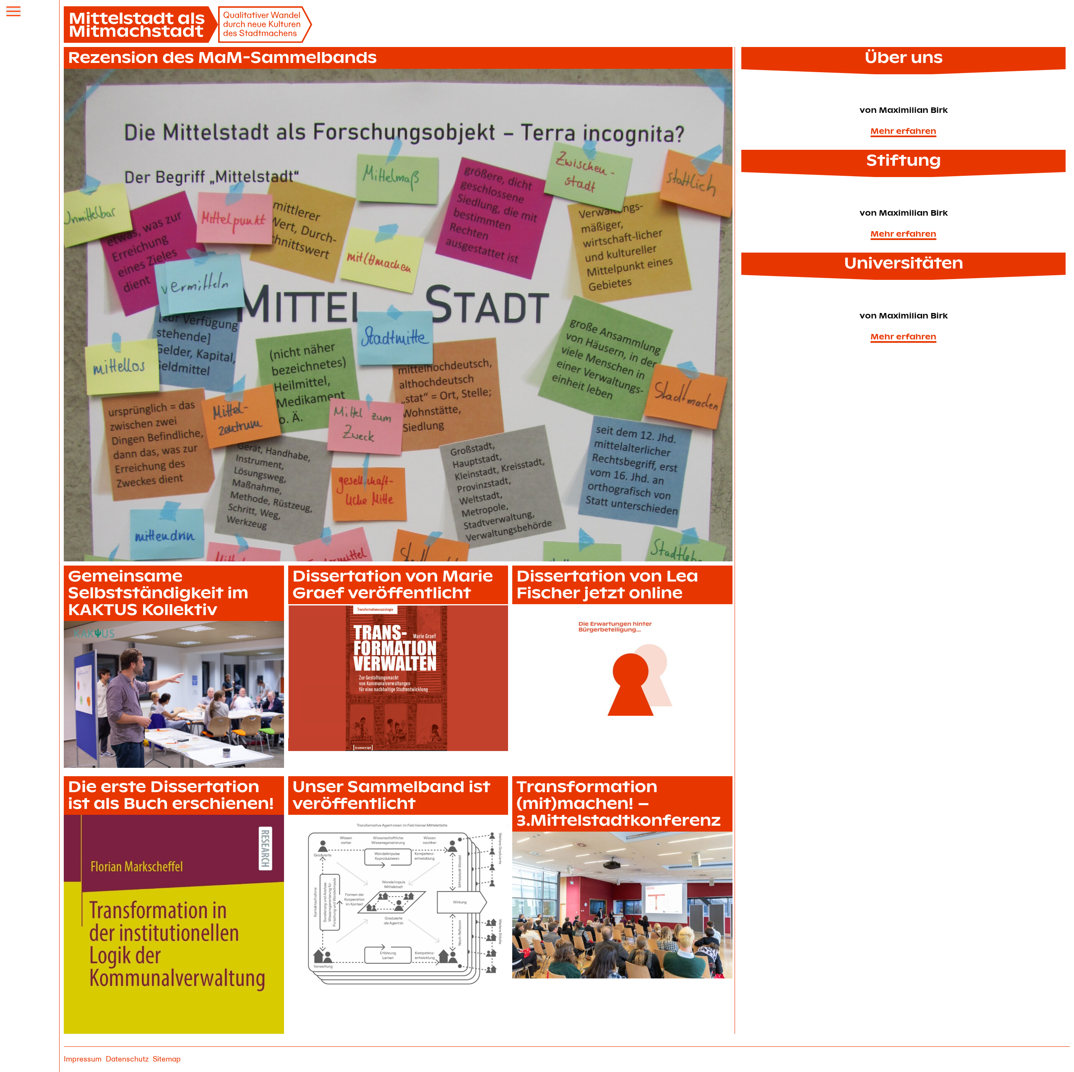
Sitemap (167, 1059)
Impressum (83, 1059)
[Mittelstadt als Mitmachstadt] (188, 24)
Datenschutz (127, 1059)
